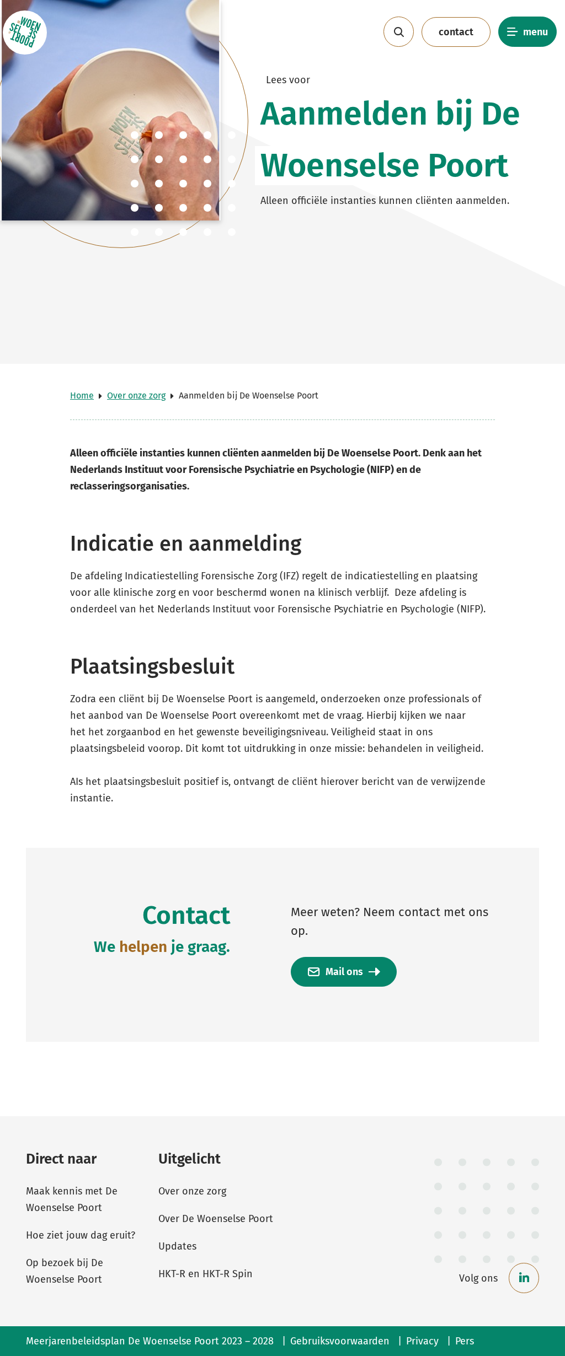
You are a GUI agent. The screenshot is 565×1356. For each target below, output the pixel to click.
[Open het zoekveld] (398, 32)
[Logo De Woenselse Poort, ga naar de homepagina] (24, 32)
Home (82, 395)
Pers (464, 1341)
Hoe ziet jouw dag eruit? (80, 1235)
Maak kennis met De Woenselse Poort (72, 1199)
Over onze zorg (136, 395)
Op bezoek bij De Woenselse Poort (64, 1271)
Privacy (422, 1341)
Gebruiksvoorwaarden (340, 1341)
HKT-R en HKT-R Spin (205, 1274)
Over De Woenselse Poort (215, 1219)
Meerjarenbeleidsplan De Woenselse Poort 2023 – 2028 (150, 1341)
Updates (177, 1246)
